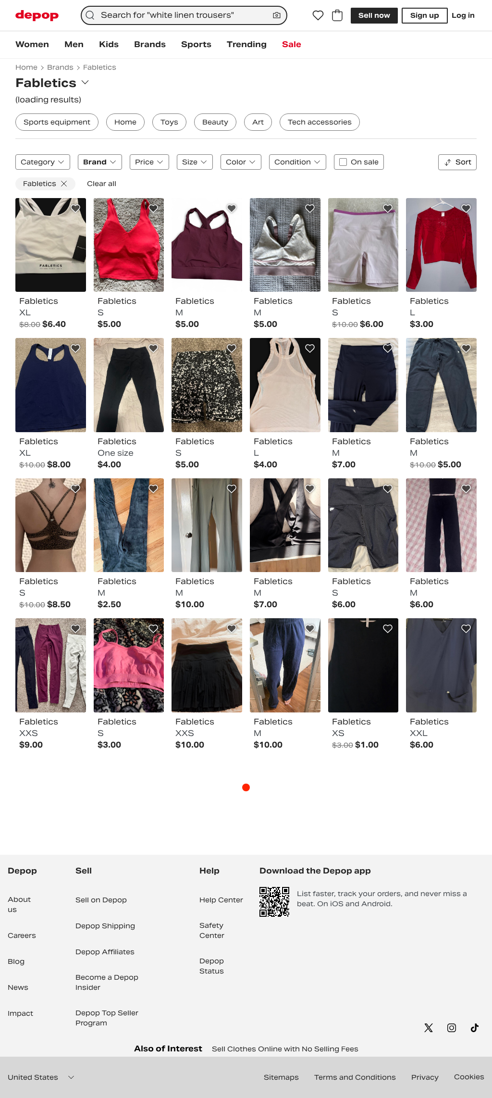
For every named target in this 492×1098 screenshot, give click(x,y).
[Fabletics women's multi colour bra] (285, 245)
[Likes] (318, 15)
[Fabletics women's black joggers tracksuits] (441, 385)
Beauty (215, 122)
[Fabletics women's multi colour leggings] (50, 665)
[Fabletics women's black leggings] (129, 385)
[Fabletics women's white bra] (50, 245)
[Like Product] (75, 208)
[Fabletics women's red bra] (129, 245)
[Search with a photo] (277, 15)
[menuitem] (32, 44)
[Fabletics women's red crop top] (441, 245)
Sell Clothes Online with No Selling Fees (285, 1049)
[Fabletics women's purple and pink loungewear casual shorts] (363, 245)
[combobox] (184, 15)
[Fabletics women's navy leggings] (363, 385)
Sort (463, 162)
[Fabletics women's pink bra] (129, 665)
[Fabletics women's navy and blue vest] (50, 385)
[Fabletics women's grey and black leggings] (129, 525)
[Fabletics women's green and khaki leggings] (207, 525)
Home (125, 122)
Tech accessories (320, 122)
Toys (169, 122)
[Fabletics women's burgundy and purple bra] (207, 245)
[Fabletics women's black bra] (285, 525)
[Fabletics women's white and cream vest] (285, 385)
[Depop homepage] (37, 15)
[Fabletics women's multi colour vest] (363, 665)
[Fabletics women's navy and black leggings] (441, 525)
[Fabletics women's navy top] (441, 665)
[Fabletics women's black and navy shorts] (207, 385)
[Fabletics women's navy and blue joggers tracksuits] (285, 665)
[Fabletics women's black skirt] (207, 665)
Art (258, 122)
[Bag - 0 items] (337, 15)
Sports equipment (57, 122)
